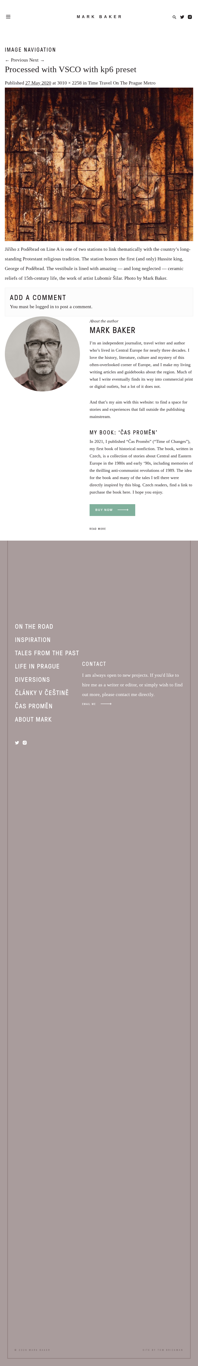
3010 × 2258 (69, 82)
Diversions (32, 679)
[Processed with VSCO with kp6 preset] (99, 239)
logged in (44, 306)
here (126, 492)
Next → (37, 60)
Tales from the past (47, 652)
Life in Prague (37, 666)
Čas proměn (34, 705)
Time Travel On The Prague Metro (122, 82)
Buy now (104, 510)
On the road (34, 626)
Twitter (182, 17)
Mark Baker (100, 17)
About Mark (33, 719)
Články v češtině (42, 692)
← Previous (16, 60)
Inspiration (33, 639)
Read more (98, 528)
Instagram (190, 17)
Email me (89, 704)
